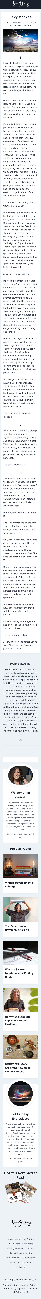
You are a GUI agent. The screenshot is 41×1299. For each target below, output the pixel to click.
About (18, 1239)
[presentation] (20, 866)
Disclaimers (20, 1267)
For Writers (27, 1243)
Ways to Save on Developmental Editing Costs (19, 973)
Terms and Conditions (20, 1262)
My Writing (29, 1239)
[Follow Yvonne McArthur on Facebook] (20, 740)
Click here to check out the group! (20, 1160)
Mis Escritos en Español (20, 1253)
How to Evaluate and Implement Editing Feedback (17, 1020)
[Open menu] (4, 4)
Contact (30, 1248)
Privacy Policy (12, 1257)
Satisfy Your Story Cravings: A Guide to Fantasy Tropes (17, 1067)
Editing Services (15, 1248)
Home (10, 1239)
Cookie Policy (29, 1257)
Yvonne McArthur (14, 22)
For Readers (14, 1243)
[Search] (34, 759)
